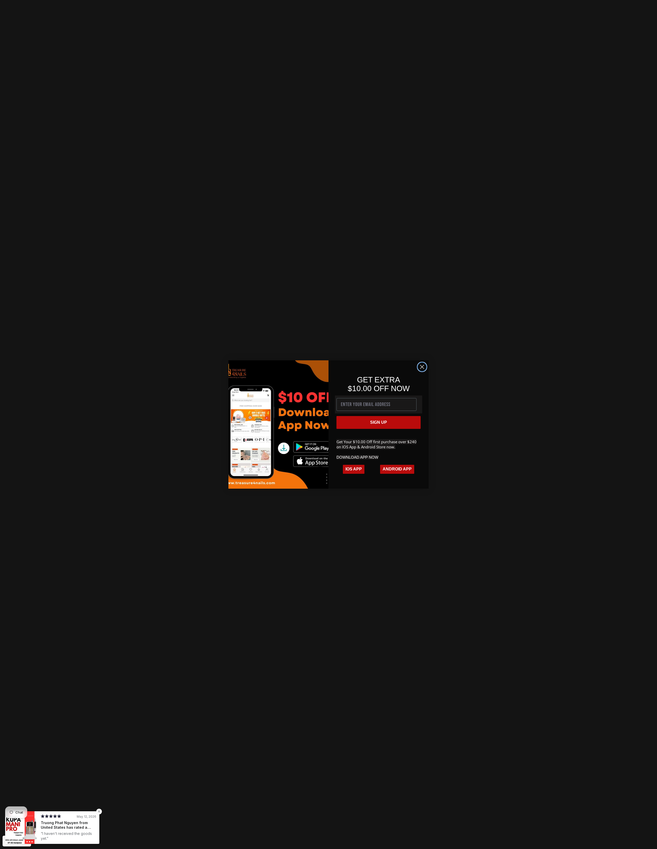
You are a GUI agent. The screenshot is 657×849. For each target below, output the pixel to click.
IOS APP (353, 469)
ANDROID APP (397, 469)
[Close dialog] (422, 366)
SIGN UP (378, 422)
